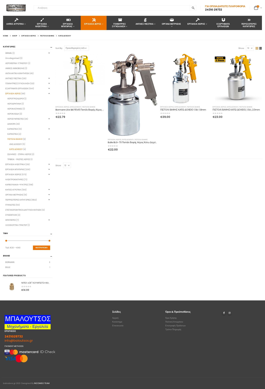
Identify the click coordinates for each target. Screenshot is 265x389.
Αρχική (115, 318)
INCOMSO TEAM (42, 383)
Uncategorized (12, 58)
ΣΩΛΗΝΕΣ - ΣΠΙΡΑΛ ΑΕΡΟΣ (19, 154)
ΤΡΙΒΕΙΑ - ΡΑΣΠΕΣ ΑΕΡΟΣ (18, 159)
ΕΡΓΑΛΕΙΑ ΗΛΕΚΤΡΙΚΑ (41, 25)
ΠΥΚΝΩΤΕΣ (10, 205)
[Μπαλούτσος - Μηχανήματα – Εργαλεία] (16, 8)
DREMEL (8, 53)
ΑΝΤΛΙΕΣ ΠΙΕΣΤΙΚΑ (144, 24)
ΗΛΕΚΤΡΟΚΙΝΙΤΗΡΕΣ (14, 179)
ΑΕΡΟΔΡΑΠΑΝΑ (14, 103)
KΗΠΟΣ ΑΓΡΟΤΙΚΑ (15, 24)
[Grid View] (256, 48)
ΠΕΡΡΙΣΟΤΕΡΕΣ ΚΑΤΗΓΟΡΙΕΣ (18, 199)
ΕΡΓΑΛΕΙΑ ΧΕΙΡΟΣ (196, 24)
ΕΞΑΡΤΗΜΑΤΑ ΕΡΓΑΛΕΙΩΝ (223, 25)
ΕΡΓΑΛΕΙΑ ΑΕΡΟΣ (92, 24)
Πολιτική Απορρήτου (174, 321)
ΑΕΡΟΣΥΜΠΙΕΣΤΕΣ (15, 119)
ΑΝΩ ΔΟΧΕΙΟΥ (15, 144)
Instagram (229, 313)
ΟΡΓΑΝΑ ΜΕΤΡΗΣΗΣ (171, 24)
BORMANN (9, 262)
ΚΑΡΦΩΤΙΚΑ (12, 129)
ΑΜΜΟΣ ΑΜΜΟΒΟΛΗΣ (15, 68)
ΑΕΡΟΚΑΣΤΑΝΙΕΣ (14, 108)
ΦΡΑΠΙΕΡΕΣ (10, 220)
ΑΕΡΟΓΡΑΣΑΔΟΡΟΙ (15, 98)
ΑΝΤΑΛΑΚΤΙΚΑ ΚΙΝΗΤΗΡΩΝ (17, 73)
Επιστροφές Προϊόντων (175, 325)
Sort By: (59, 48)
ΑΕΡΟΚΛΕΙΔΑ (13, 114)
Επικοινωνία (117, 325)
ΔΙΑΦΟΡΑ (11, 124)
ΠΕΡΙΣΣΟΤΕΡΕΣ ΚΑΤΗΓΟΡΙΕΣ (248, 25)
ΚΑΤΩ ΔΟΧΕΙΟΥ (75, 107)
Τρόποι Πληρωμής (173, 329)
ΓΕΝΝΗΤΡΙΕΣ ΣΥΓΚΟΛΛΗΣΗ (119, 25)
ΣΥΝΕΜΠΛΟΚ (11, 215)
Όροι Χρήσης (171, 318)
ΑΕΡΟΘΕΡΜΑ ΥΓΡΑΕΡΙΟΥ (16, 63)
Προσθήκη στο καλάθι (99, 59)
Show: (241, 48)
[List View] (260, 48)
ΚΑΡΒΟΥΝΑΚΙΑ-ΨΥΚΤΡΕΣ (16, 184)
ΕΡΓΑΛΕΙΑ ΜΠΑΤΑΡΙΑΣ (67, 25)
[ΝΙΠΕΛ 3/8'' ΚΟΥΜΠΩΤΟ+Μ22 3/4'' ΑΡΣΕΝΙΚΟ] (11, 286)
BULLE (7, 267)
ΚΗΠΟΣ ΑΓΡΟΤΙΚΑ (13, 189)
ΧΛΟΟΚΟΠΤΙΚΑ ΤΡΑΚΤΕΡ (16, 225)
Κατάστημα (117, 321)
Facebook (224, 313)
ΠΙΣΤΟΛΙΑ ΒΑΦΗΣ (88, 107)
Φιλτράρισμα (41, 247)
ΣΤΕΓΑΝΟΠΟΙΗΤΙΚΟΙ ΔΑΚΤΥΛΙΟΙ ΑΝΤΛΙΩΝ (23, 210)
